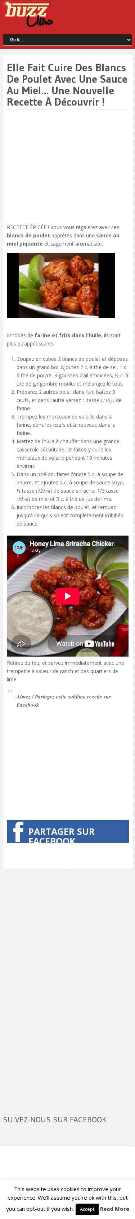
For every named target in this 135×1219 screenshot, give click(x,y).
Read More (114, 1208)
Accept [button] (87, 1209)
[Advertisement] (67, 167)
